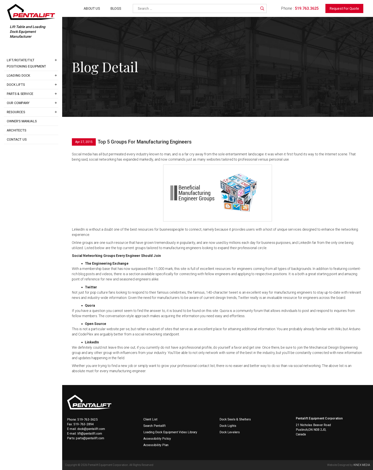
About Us (92, 8)
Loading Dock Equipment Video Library (170, 432)
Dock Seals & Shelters (235, 419)
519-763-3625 (87, 419)
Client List (150, 419)
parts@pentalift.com (90, 438)
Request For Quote (344, 8)
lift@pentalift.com (89, 433)
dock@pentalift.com (91, 429)
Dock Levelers (230, 432)
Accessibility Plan (156, 445)
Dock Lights (228, 426)
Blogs (116, 8)
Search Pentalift (154, 426)
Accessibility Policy (157, 438)
